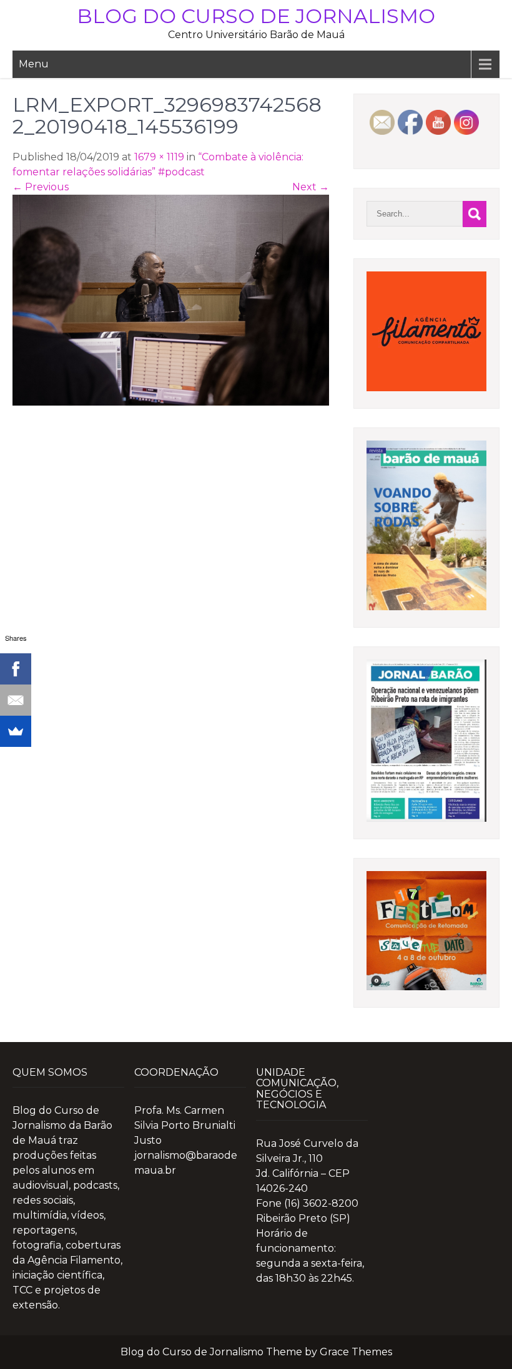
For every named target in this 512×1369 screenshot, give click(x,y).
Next (310, 187)
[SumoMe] (15, 731)
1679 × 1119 (159, 157)
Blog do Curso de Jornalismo (256, 16)
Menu (34, 64)
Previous (40, 187)
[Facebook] (15, 668)
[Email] (15, 700)
